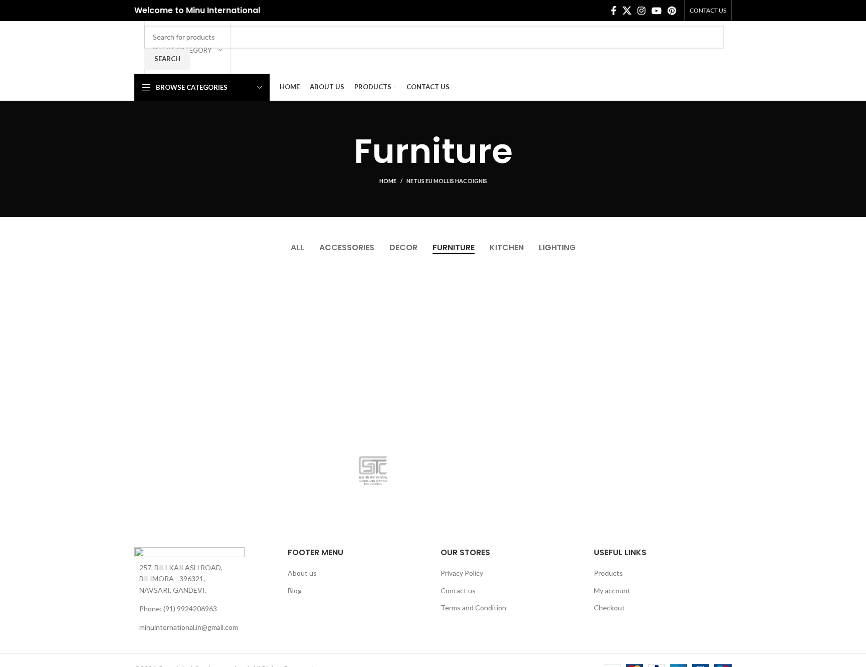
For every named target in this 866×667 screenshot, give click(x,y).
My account (612, 590)
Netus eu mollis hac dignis (446, 181)
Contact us (458, 590)
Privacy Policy (462, 573)
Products (608, 573)
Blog (295, 590)
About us (302, 573)
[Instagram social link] (641, 10)
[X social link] (626, 10)
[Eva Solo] (522, 470)
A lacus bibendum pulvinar (407, 300)
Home (387, 181)
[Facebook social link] (613, 10)
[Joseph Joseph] (74, 470)
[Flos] (373, 470)
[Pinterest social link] (672, 10)
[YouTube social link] (656, 10)
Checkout (609, 607)
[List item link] (203, 608)
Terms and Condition (473, 607)
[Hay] (224, 470)
